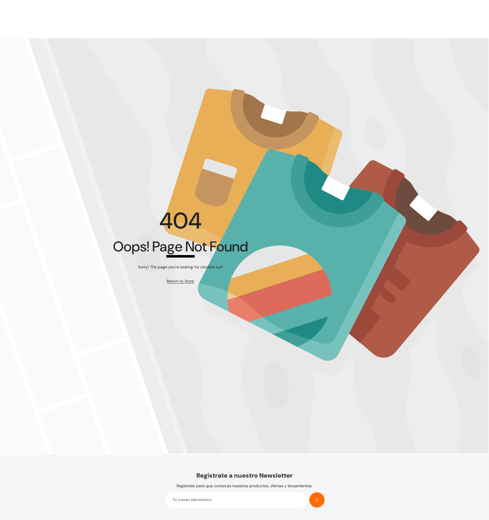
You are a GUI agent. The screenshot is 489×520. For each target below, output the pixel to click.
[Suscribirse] (317, 500)
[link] (180, 281)
